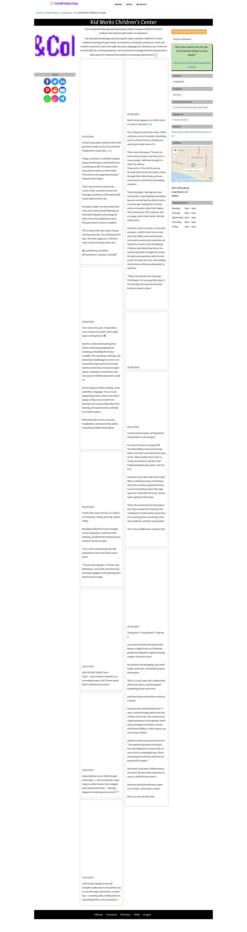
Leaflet (179, 180)
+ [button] (175, 150)
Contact (112, 914)
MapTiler (187, 180)
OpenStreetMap (197, 180)
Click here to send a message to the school (190, 107)
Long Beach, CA (68, 12)
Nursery (177, 94)
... (156, 54)
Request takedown (182, 39)
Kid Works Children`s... (194, 171)
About (99, 914)
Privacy (126, 914)
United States (51, 12)
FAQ (137, 914)
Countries (142, 4)
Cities (129, 4)
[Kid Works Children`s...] (193, 165)
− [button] (175, 154)
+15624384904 (179, 119)
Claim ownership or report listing (189, 31)
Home (119, 4)
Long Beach (178, 81)
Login (147, 914)
